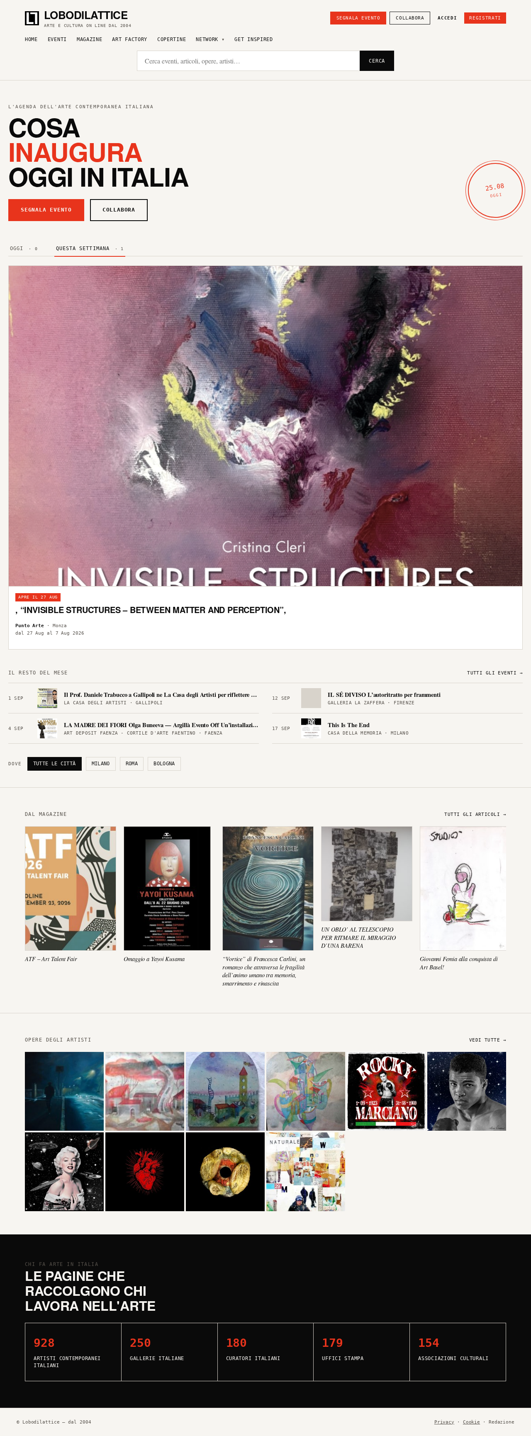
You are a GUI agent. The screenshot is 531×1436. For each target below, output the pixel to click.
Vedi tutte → (487, 1040)
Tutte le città (54, 764)
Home (31, 39)
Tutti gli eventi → (495, 673)
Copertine (171, 39)
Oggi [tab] (24, 248)
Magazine (89, 39)
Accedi (447, 18)
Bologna (164, 764)
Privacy (444, 1422)
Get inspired (253, 39)
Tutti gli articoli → (475, 814)
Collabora (410, 18)
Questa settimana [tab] (90, 248)
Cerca (377, 61)
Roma (132, 764)
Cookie (471, 1422)
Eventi (57, 39)
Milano (101, 764)
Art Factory (129, 39)
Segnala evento (358, 18)
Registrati (485, 18)
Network (207, 39)
